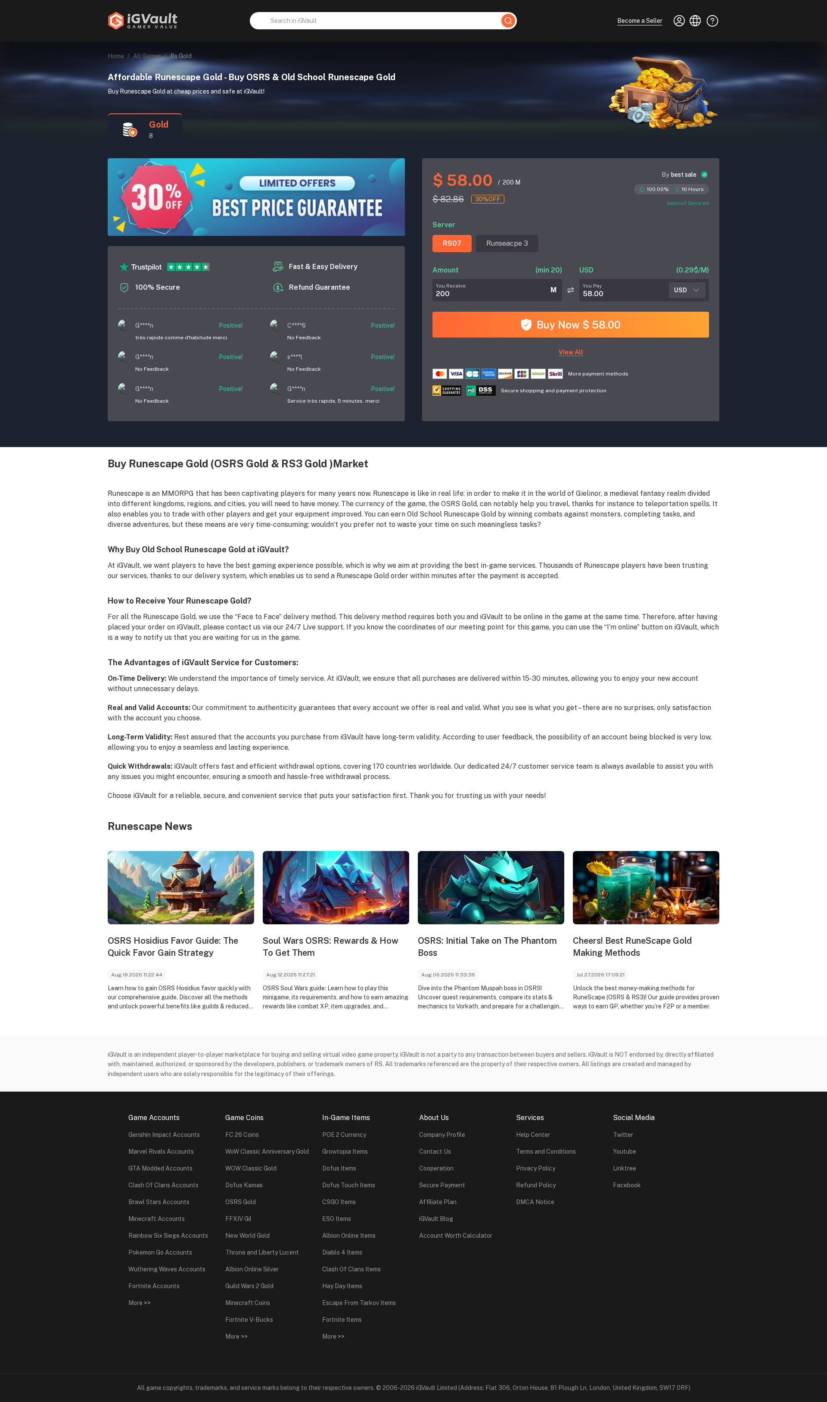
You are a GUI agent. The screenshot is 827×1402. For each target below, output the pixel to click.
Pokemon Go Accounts (160, 1252)
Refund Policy (536, 1185)
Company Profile (442, 1134)
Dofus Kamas (244, 1185)
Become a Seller (639, 20)
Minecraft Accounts (156, 1218)
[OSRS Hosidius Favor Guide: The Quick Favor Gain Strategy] (181, 887)
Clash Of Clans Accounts (163, 1185)
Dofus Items (339, 1168)
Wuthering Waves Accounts (166, 1269)
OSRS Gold (240, 1202)
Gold (158, 124)
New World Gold (247, 1235)
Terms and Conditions (546, 1151)
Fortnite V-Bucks (249, 1319)
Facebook (627, 1185)
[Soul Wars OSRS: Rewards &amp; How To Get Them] (336, 887)
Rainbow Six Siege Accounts (168, 1235)
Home (116, 56)
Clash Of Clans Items (351, 1269)
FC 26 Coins (242, 1134)
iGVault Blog (436, 1218)
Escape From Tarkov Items (359, 1302)
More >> (139, 1302)
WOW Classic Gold (251, 1168)
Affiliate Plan (438, 1202)
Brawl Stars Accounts (159, 1202)
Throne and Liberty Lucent (262, 1252)
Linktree (624, 1168)
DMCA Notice (535, 1202)
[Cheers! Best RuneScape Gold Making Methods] (646, 887)
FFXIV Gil (238, 1218)
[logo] (142, 20)
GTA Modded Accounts (160, 1168)
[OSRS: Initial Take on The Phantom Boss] (491, 887)
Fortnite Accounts (154, 1286)
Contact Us (435, 1151)
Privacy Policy (535, 1168)
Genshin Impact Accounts (164, 1134)
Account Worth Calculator (455, 1235)
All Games (147, 56)
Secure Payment (442, 1185)
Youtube (624, 1151)
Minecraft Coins (247, 1302)
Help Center (533, 1134)
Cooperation (436, 1168)
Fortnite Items (342, 1319)
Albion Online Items (349, 1235)
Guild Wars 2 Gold (249, 1286)
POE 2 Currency (344, 1134)
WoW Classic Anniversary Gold (267, 1151)
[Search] (508, 21)
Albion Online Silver (252, 1269)
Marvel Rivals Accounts (161, 1151)
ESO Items (336, 1218)
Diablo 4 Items (342, 1252)
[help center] (710, 21)
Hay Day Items (342, 1286)
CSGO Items (339, 1202)
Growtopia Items (345, 1151)
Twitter (623, 1134)
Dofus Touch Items (348, 1185)
